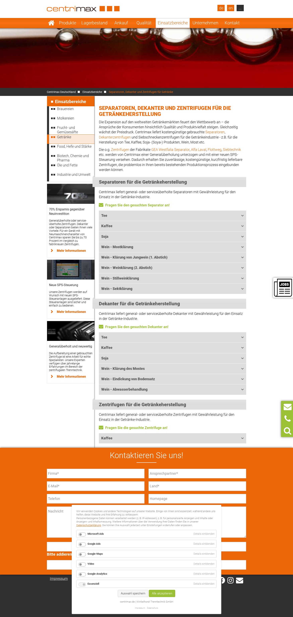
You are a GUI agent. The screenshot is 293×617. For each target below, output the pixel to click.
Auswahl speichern (133, 593)
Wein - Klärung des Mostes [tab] (123, 368)
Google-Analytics (97, 573)
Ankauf (121, 22)
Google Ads (94, 543)
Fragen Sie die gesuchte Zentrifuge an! (136, 428)
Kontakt (232, 22)
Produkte (67, 22)
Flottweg (214, 149)
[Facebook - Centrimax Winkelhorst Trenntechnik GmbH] (221, 580)
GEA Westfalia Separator (170, 149)
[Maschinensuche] (287, 431)
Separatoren (215, 132)
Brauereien (65, 109)
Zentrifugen (120, 149)
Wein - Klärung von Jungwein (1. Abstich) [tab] (134, 257)
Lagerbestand (94, 22)
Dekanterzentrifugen (115, 137)
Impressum (59, 578)
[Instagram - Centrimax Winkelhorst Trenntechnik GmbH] (230, 580)
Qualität (144, 22)
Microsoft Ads (96, 533)
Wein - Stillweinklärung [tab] (120, 278)
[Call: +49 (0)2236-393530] (287, 419)
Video (91, 563)
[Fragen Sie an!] (288, 407)
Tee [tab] (104, 215)
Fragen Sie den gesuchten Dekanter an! (136, 327)
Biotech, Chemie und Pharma (73, 158)
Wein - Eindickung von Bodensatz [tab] (128, 379)
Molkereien (65, 118)
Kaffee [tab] (106, 226)
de (221, 8)
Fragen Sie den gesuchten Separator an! (137, 205)
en (231, 8)
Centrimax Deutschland (61, 92)
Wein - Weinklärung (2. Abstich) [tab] (126, 268)
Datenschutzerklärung (88, 525)
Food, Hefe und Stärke (74, 146)
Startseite (51, 23)
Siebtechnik (232, 149)
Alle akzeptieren (162, 593)
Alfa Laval (198, 149)
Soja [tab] (104, 236)
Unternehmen (205, 22)
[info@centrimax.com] (239, 580)
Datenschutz (152, 608)
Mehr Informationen (71, 251)
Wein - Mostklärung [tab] (117, 247)
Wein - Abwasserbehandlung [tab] (124, 389)
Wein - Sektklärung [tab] (116, 289)
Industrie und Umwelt (73, 174)
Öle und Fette (67, 165)
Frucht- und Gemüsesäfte (67, 129)
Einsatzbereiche (173, 22)
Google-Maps (95, 553)
